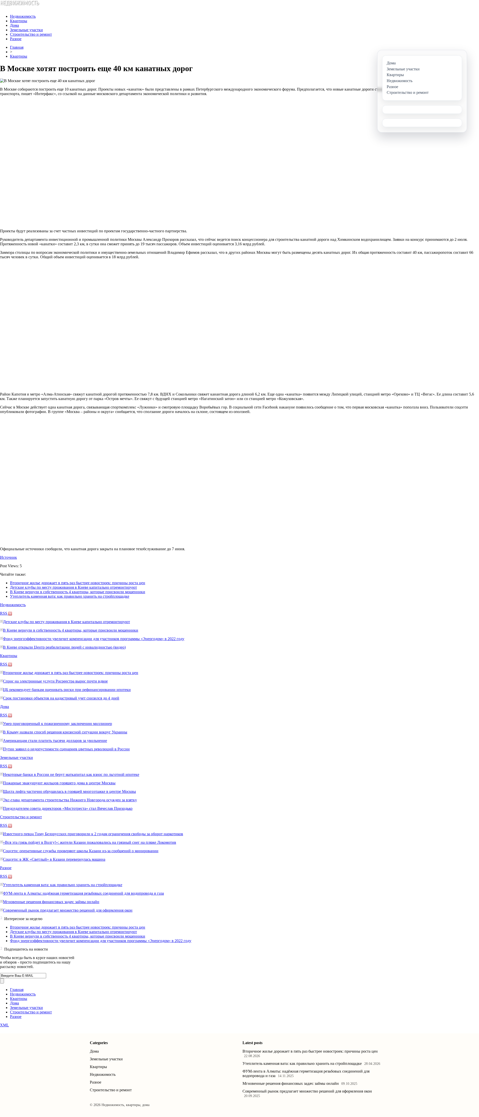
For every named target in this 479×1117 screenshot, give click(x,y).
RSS (4, 613)
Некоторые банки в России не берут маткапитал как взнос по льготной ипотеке (71, 774)
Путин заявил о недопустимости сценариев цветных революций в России (66, 749)
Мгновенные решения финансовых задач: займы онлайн (51, 902)
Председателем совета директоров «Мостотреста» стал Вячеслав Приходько (67, 808)
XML (4, 1025)
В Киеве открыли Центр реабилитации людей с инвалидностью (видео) (64, 647)
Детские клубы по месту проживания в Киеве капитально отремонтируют (73, 587)
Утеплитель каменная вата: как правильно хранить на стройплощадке (69, 596)
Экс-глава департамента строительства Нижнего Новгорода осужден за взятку (70, 800)
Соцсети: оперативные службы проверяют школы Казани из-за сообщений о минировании (80, 851)
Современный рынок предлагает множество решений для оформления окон (67, 910)
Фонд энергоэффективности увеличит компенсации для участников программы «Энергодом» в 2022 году (93, 639)
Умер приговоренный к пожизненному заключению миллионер (57, 723)
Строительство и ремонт (31, 34)
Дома (14, 25)
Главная (16, 47)
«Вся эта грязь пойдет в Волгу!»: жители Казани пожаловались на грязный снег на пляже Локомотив (89, 842)
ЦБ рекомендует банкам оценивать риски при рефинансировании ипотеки (67, 690)
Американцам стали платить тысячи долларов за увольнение (55, 740)
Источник (8, 557)
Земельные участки (26, 30)
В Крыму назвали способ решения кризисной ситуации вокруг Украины (65, 732)
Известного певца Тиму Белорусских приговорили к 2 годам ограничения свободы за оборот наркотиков (93, 834)
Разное (15, 39)
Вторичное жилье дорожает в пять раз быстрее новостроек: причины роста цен (77, 583)
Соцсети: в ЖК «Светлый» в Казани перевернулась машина (54, 859)
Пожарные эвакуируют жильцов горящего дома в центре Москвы (59, 783)
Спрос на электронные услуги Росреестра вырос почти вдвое (55, 681)
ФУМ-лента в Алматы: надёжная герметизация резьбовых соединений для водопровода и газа (83, 893)
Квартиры (18, 21)
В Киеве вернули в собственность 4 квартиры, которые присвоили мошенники (77, 592)
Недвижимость (23, 16)
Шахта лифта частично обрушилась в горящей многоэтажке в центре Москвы (69, 791)
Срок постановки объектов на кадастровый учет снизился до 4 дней (61, 698)
